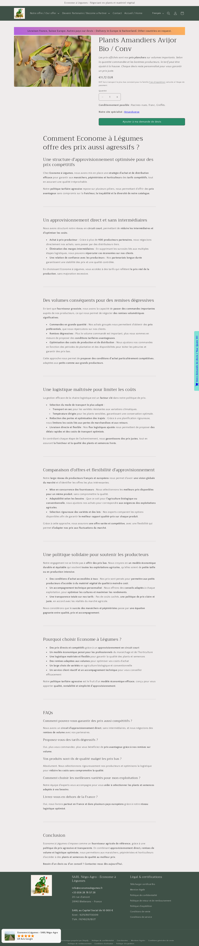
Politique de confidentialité (143, 895)
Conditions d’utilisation (104, 944)
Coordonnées (122, 940)
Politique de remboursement (79, 944)
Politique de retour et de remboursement (150, 901)
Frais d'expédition (157, 82)
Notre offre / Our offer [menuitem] (43, 13)
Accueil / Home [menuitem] (133, 13)
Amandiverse (131, 112)
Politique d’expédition (125, 944)
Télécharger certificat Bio (142, 884)
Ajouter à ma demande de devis (142, 121)
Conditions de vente (140, 912)
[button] (168, 13)
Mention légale (137, 890)
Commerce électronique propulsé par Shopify (69, 940)
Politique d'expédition (141, 906)
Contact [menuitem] (117, 13)
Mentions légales (138, 940)
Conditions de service (141, 917)
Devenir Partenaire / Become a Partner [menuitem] (84, 13)
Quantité (103, 91)
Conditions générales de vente (161, 940)
